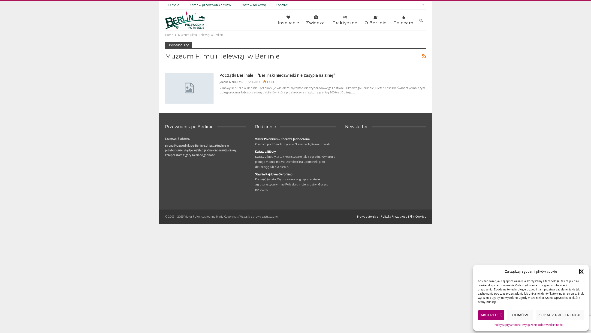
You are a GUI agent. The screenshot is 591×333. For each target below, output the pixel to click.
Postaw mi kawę (253, 5)
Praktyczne (345, 22)
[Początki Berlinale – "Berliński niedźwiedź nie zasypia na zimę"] (189, 88)
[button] (581, 271)
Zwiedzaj (316, 22)
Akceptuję (491, 315)
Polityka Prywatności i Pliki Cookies (403, 217)
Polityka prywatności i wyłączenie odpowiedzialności (529, 325)
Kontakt (282, 5)
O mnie (174, 5)
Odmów (520, 315)
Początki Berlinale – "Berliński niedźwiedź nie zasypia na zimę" (277, 75)
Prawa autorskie (367, 217)
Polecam (403, 22)
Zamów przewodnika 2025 (210, 5)
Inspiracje (288, 22)
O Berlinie (376, 22)
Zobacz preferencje (560, 315)
